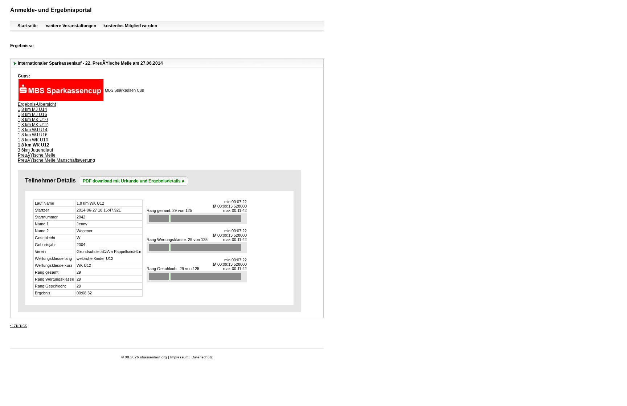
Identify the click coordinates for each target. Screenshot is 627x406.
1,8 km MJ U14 (32, 109)
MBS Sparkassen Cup (124, 90)
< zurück (18, 325)
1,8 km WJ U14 (33, 129)
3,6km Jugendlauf (35, 150)
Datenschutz (202, 357)
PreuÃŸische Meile (37, 155)
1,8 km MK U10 (33, 119)
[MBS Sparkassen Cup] (61, 99)
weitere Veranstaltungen (71, 25)
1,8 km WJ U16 (33, 134)
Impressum (179, 357)
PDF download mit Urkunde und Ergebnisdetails (132, 181)
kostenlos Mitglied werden (130, 25)
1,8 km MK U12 (33, 124)
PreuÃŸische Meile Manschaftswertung (56, 160)
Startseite (27, 25)
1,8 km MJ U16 (32, 114)
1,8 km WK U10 (33, 139)
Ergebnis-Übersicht (37, 104)
